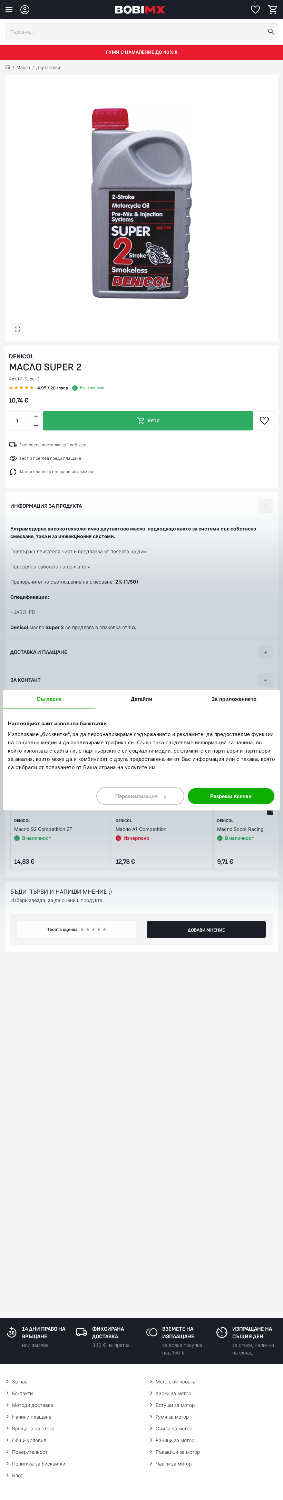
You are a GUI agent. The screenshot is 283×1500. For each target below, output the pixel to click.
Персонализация (136, 796)
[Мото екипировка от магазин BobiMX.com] (7, 67)
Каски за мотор (173, 1393)
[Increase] (35, 416)
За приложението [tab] (234, 699)
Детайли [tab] (142, 699)
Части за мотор (174, 1464)
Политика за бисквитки (38, 1464)
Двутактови (48, 67)
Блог (17, 1475)
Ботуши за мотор (175, 1405)
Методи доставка (32, 1405)
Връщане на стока (33, 1428)
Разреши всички (231, 796)
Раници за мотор (175, 1440)
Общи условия (29, 1440)
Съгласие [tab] (49, 699)
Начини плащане (31, 1417)
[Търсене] (271, 31)
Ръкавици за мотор (178, 1452)
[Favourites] (255, 9)
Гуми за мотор (172, 1417)
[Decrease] (35, 425)
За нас (20, 1381)
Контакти (22, 1393)
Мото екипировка (176, 1381)
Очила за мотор (174, 1428)
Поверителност (30, 1452)
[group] (141, 203)
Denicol (21, 356)
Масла (23, 67)
